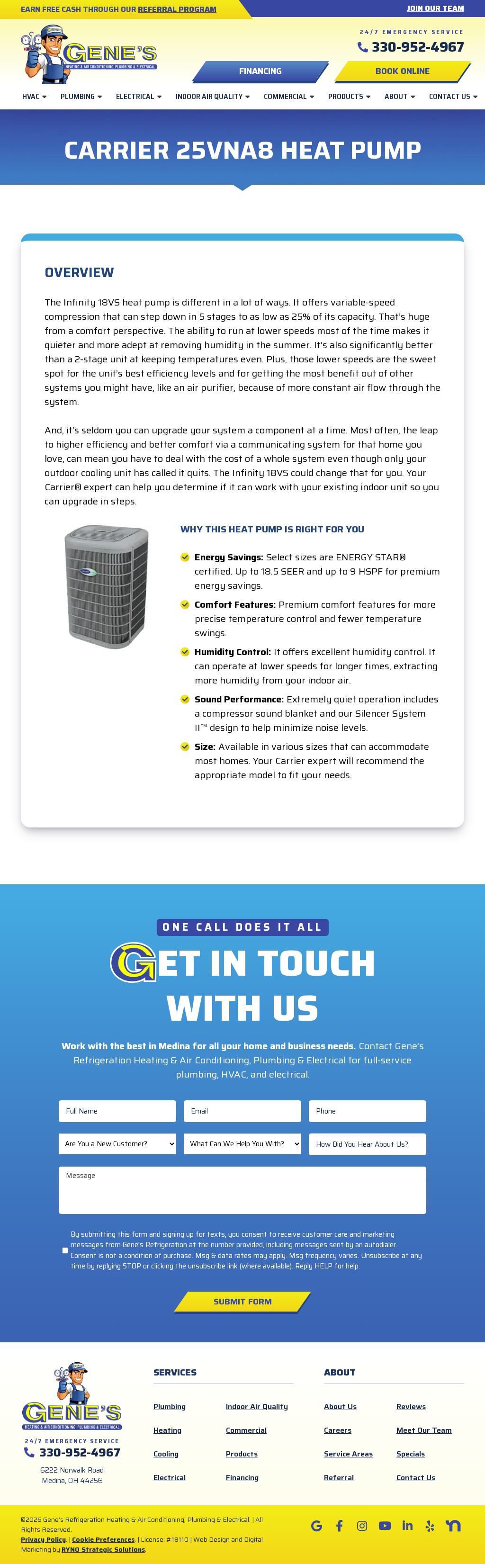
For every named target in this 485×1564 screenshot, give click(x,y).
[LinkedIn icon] (407, 1526)
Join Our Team (435, 8)
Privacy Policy (43, 1539)
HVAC (30, 96)
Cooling (166, 1454)
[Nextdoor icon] (452, 1526)
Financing (242, 1477)
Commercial (285, 96)
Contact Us (449, 96)
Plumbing (78, 96)
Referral (339, 1477)
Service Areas (348, 1454)
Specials (410, 1454)
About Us (340, 1406)
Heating (167, 1430)
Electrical (135, 96)
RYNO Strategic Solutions (103, 1549)
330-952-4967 (418, 46)
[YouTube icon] (384, 1526)
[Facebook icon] (339, 1526)
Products (345, 96)
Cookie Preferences (103, 1539)
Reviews (411, 1406)
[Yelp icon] (430, 1526)
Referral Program (177, 9)
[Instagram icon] (361, 1526)
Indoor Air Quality (209, 96)
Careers (337, 1430)
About (396, 96)
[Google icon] (316, 1526)
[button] (402, 71)
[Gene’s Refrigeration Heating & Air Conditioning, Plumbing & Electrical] (89, 53)
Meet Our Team (424, 1430)
